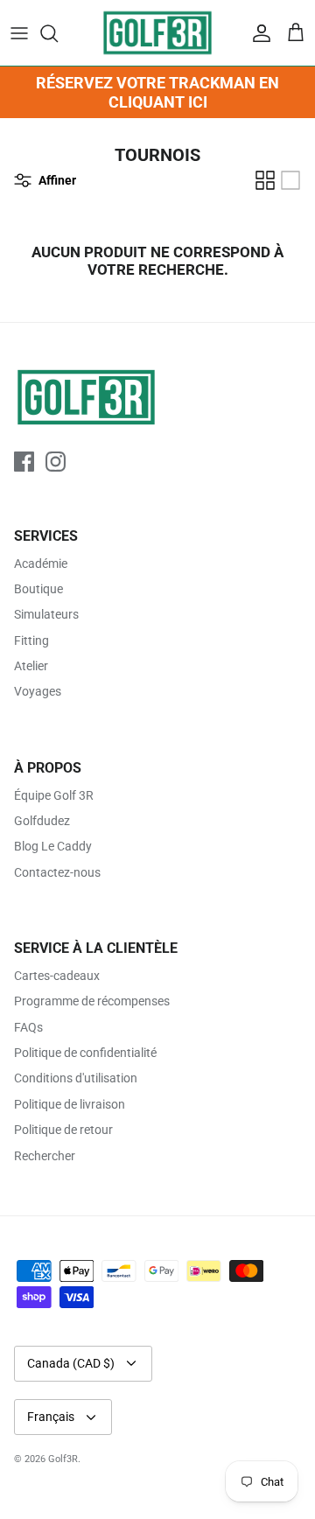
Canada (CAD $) (71, 1363)
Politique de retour (63, 1130)
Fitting (31, 641)
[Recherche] (57, 33)
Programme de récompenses (92, 1001)
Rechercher (44, 1156)
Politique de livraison (69, 1104)
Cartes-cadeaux (57, 976)
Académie (40, 563)
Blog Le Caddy (53, 846)
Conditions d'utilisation (75, 1078)
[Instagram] (56, 462)
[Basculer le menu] (19, 33)
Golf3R (63, 1459)
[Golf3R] (157, 33)
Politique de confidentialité (85, 1053)
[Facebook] (24, 462)
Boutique (38, 589)
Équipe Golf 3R (54, 795)
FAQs (28, 1027)
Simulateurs (46, 614)
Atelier (31, 666)
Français (50, 1417)
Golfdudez (42, 821)
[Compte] (257, 33)
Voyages (37, 691)
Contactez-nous (57, 872)
